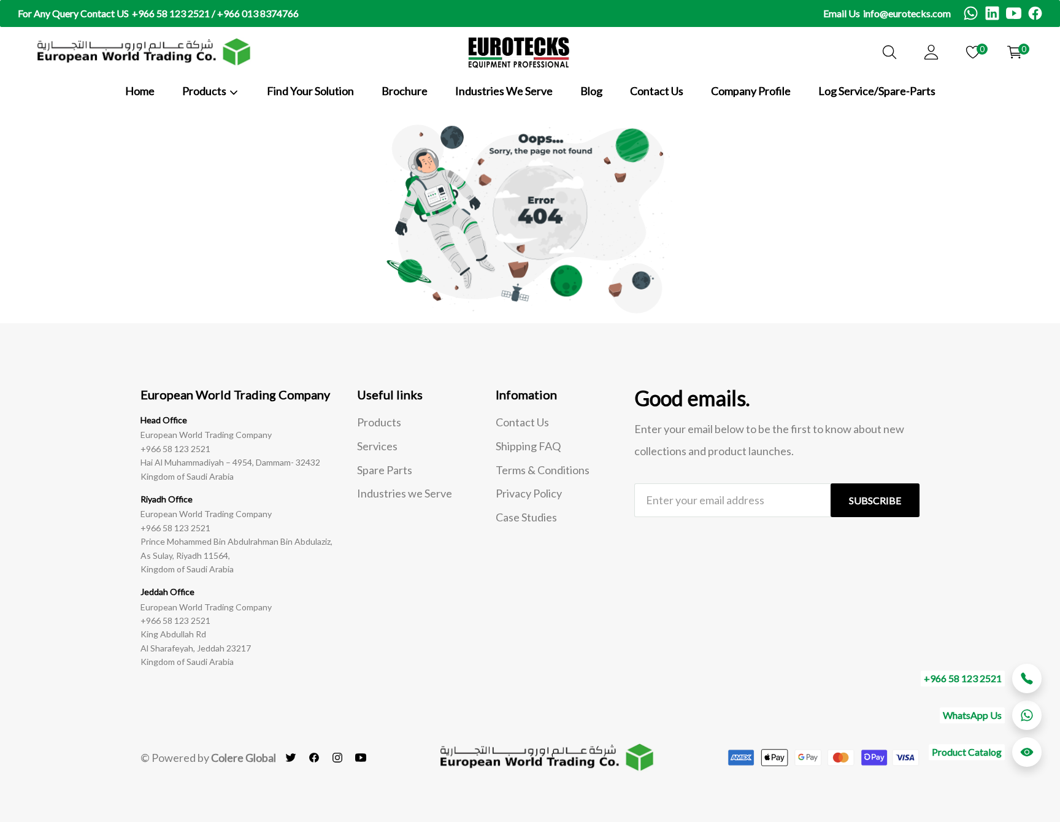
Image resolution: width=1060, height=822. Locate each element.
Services (377, 446)
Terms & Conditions (543, 470)
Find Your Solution (310, 91)
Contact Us (656, 91)
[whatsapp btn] (1027, 715)
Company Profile (751, 91)
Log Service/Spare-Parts (876, 91)
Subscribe (875, 500)
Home (140, 91)
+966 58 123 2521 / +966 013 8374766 (215, 13)
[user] (889, 52)
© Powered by (208, 757)
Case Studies (526, 517)
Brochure (405, 91)
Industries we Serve (404, 493)
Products (379, 422)
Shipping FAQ (528, 446)
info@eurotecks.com (907, 13)
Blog (591, 91)
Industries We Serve (504, 91)
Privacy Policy (529, 493)
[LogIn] (931, 52)
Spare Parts (384, 470)
